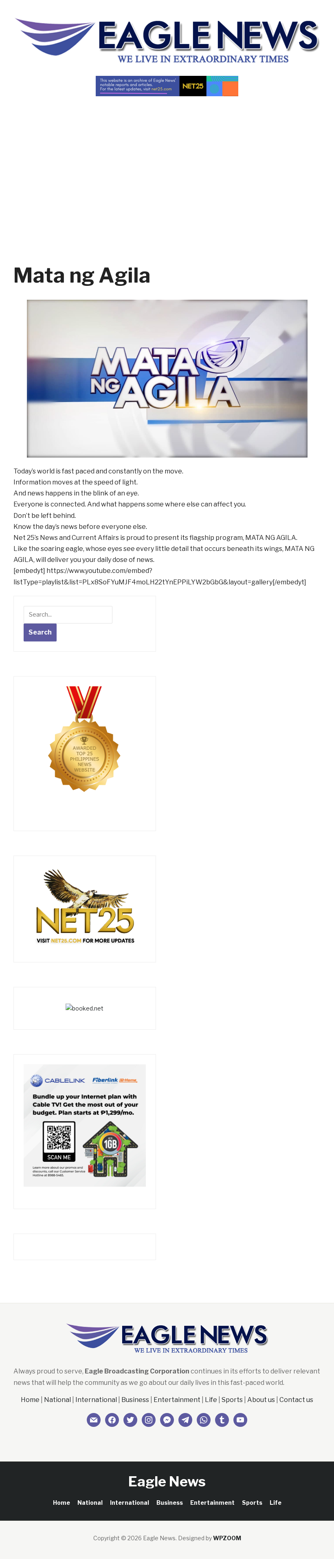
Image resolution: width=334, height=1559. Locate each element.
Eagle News (167, 1481)
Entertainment (177, 1400)
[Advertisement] (167, 165)
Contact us (296, 1400)
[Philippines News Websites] (85, 746)
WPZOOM (227, 1538)
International (96, 1400)
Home (30, 1400)
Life (211, 1400)
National (57, 1400)
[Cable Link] (85, 1124)
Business (135, 1400)
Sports (232, 1400)
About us (261, 1400)
